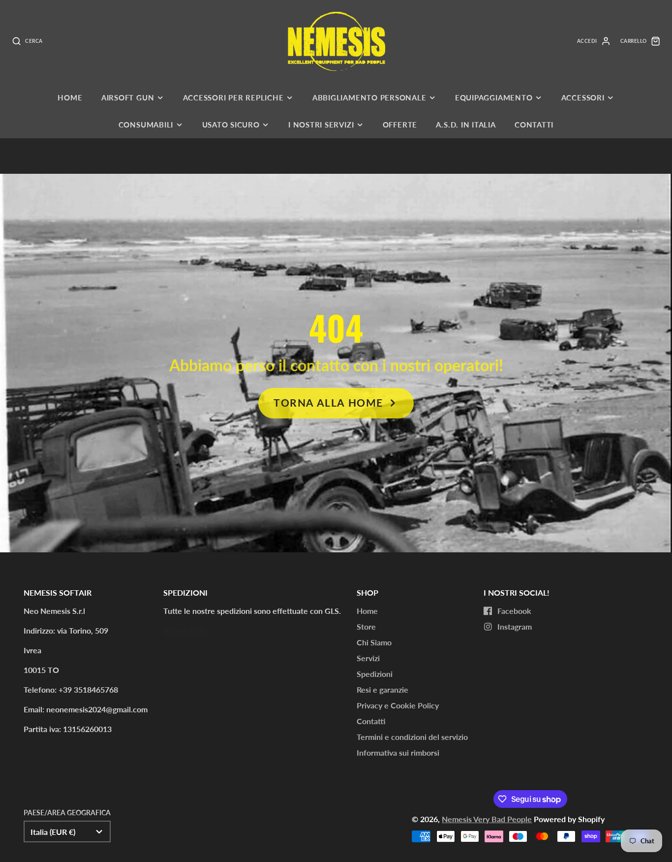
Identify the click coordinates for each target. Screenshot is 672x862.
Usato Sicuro (231, 124)
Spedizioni (375, 673)
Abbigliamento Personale (369, 97)
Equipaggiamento (494, 97)
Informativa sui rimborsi (398, 752)
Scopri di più (185, 630)
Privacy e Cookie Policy (398, 705)
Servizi (368, 658)
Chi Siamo (374, 642)
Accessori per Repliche (233, 97)
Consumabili (146, 124)
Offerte (400, 124)
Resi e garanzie (382, 689)
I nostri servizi (321, 124)
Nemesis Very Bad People (487, 819)
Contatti (534, 124)
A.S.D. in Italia (465, 124)
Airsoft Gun (127, 97)
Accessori (583, 97)
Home (70, 97)
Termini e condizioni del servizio (412, 736)
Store (366, 626)
